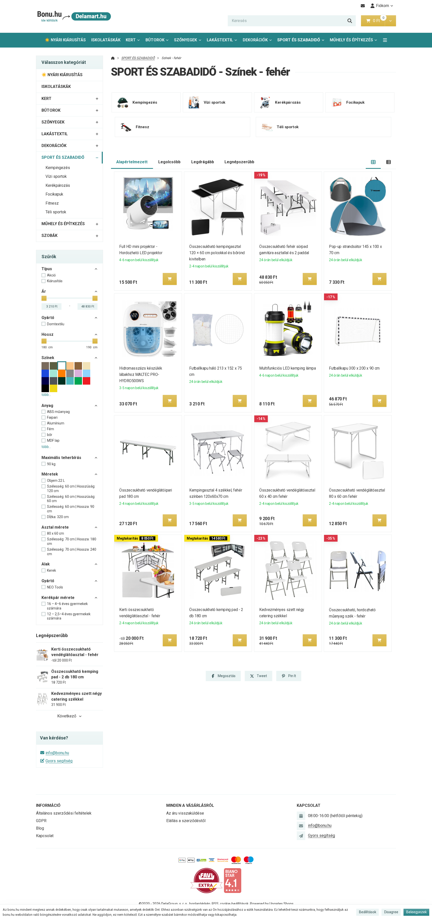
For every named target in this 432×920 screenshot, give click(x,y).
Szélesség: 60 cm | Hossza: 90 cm (70, 509)
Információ (48, 805)
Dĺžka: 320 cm (58, 517)
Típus (47, 268)
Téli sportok (56, 212)
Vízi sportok (56, 176)
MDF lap (53, 440)
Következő (66, 716)
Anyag (47, 405)
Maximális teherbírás (61, 457)
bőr (49, 435)
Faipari (52, 417)
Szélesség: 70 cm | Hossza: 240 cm (71, 551)
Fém (50, 429)
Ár (44, 291)
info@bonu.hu (57, 752)
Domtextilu (55, 324)
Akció (51, 275)
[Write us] (301, 835)
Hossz (48, 334)
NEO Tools (55, 587)
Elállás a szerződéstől (186, 820)
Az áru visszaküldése (185, 813)
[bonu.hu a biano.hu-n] (233, 880)
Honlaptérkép (199, 904)
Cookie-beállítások (234, 904)
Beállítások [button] (367, 912)
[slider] (44, 298)
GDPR (41, 820)
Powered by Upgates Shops (272, 904)
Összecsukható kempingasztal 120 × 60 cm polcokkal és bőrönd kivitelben (216, 252)
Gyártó (48, 317)
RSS (215, 904)
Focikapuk (54, 194)
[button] (390, 20)
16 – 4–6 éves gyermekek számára (67, 606)
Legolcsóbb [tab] (169, 162)
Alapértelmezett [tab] (132, 162)
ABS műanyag (58, 412)
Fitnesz (52, 203)
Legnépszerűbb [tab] (239, 162)
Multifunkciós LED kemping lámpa (287, 368)
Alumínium (55, 423)
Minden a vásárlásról (190, 805)
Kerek (51, 570)
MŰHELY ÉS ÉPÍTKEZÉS (351, 40)
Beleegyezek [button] (416, 912)
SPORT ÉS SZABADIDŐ (298, 41)
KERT (131, 40)
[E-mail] (363, 6)
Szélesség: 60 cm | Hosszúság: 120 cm (71, 488)
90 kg (51, 464)
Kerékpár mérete (58, 597)
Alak (46, 564)
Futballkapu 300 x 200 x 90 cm (354, 368)
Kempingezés (58, 167)
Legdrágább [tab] (202, 162)
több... (46, 395)
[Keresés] (350, 20)
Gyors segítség (59, 760)
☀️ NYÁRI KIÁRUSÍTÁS (65, 40)
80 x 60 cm (55, 533)
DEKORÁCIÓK (255, 40)
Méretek (50, 474)
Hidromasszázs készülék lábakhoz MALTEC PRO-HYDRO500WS (141, 374)
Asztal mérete (55, 527)
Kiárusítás (54, 281)
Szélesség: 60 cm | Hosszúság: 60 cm (71, 499)
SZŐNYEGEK (185, 40)
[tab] (373, 162)
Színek (48, 357)
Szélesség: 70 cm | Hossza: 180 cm (71, 541)
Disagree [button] (391, 912)
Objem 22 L (56, 481)
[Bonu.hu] (73, 16)
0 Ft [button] (379, 21)
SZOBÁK (50, 235)
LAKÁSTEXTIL (220, 40)
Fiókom (382, 5)
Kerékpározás (58, 185)
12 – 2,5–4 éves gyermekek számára (68, 616)
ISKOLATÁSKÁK (105, 40)
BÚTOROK (155, 40)
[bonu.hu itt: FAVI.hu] (206, 880)
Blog (40, 828)
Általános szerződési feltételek (64, 813)
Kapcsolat (45, 835)
